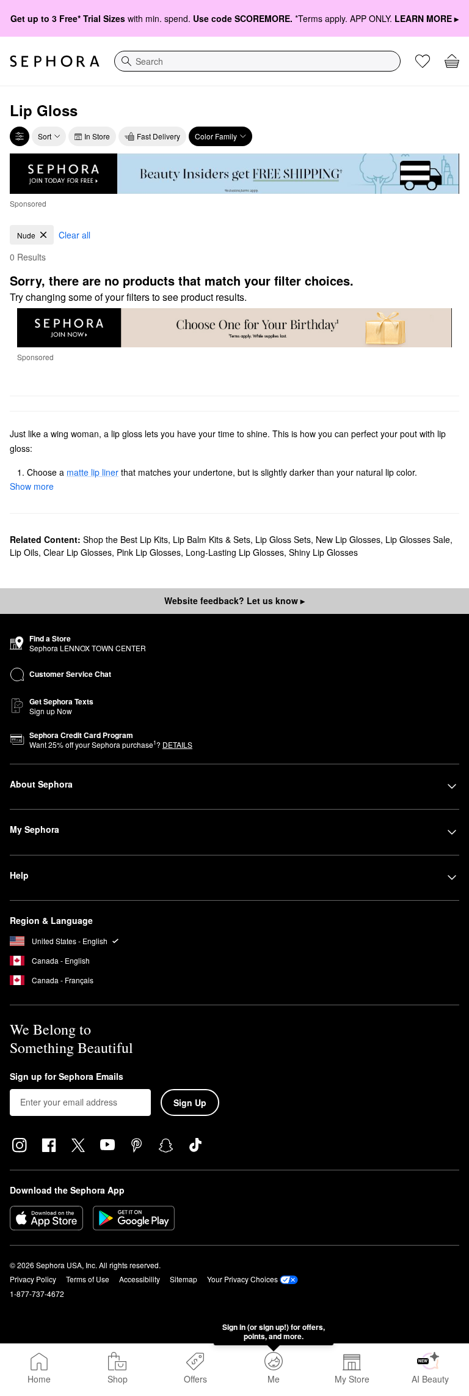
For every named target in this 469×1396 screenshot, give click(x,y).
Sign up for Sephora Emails (66, 1076)
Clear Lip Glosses (77, 552)
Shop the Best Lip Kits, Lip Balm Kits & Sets (166, 539)
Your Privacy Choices (242, 1279)
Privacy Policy (33, 1279)
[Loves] (422, 61)
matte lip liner (92, 472)
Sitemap (183, 1279)
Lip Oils (24, 552)
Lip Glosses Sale (417, 539)
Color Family (216, 136)
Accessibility (139, 1279)
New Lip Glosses (348, 539)
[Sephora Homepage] (54, 61)
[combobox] (257, 61)
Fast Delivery (158, 136)
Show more (32, 486)
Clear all (74, 235)
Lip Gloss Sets (283, 539)
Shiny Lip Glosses (323, 552)
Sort (44, 136)
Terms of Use (87, 1279)
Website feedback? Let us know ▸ (234, 600)
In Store (97, 136)
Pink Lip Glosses (149, 552)
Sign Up (189, 1102)
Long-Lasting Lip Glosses (235, 552)
